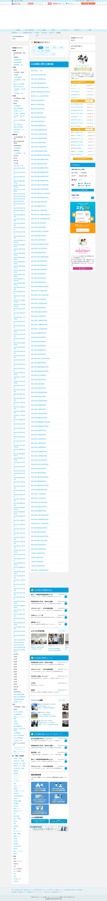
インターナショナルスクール (40, 54)
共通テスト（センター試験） (19, 717)
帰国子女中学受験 (18, 127)
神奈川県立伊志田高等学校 (39, 134)
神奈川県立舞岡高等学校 (38, 511)
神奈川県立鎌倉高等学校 (38, 206)
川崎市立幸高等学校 (37, 561)
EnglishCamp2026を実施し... (77, 107)
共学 (81, 183)
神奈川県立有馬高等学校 (38, 549)
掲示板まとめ (17, 878)
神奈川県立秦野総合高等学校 (39, 371)
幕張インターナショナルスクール (19, 752)
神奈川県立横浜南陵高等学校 (39, 180)
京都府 (15, 676)
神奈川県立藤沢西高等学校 (39, 489)
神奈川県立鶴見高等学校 (38, 473)
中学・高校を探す (25, 889)
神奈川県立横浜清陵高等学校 (39, 176)
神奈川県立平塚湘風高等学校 (39, 519)
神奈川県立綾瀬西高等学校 (39, 130)
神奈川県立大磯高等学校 (38, 434)
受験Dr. (15, 853)
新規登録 (85, 3)
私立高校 (16, 654)
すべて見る (62, 631)
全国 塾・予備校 (18, 758)
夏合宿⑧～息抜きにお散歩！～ (78, 113)
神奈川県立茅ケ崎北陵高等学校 (40, 218)
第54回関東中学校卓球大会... (77, 110)
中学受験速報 (68, 889)
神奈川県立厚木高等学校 (38, 75)
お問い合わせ (48, 892)
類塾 (15, 828)
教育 (15, 858)
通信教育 (16, 773)
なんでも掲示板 (18, 868)
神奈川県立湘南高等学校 (38, 83)
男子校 (89, 183)
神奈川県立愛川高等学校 (38, 117)
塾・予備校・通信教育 (44, 51)
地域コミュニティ (18, 861)
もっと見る (88, 101)
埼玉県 (15, 659)
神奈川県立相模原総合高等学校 (40, 422)
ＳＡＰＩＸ (16, 776)
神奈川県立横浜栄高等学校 (39, 164)
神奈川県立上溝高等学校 (38, 316)
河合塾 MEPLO (17, 846)
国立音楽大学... (91, 154)
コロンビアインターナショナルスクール (19, 748)
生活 (15, 866)
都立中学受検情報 (18, 108)
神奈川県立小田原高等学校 (39, 303)
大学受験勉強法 (18, 714)
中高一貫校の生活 (18, 124)
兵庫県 (15, 684)
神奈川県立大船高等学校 (38, 443)
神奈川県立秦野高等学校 (38, 362)
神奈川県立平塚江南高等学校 (39, 515)
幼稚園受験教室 (18, 62)
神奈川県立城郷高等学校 (38, 333)
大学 (34, 51)
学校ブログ (52, 889)
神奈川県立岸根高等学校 (38, 227)
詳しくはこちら (82, 230)
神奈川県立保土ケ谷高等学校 (39, 523)
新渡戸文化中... (91, 148)
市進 (15, 783)
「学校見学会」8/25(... (79, 132)
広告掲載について (22, 892)
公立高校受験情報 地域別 (19, 137)
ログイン (93, 3)
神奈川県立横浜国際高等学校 (39, 168)
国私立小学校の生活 (19, 86)
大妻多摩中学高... (90, 126)
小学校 (54, 47)
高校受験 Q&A (18, 702)
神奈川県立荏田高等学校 (38, 142)
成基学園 (16, 826)
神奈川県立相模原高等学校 (39, 417)
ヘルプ (60, 892)
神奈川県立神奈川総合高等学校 (40, 358)
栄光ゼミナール (18, 786)
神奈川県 (16, 160)
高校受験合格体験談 (19, 699)
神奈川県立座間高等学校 (38, 282)
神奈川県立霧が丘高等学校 (39, 540)
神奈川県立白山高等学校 (38, 498)
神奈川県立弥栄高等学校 (38, 544)
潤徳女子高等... (91, 145)
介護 (15, 876)
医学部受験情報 (18, 726)
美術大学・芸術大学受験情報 (19, 729)
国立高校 (16, 155)
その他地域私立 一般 (19, 153)
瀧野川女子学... (91, 132)
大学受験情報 (17, 733)
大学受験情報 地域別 (19, 707)
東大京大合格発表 (18, 712)
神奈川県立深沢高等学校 (38, 354)
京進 (15, 823)
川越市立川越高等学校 (37, 553)
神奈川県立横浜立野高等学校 (39, 189)
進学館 (15, 848)
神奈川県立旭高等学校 (37, 121)
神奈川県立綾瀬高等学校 (38, 125)
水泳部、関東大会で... (76, 91)
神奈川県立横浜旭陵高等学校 (39, 159)
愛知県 (15, 671)
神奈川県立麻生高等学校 (38, 532)
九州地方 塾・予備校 (19, 768)
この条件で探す (84, 190)
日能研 (15, 798)
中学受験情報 (17, 106)
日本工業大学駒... (90, 123)
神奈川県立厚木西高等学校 (39, 261)
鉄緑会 (15, 821)
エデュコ (16, 778)
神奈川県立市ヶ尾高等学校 (39, 290)
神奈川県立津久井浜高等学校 (39, 464)
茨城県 (15, 661)
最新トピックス (59, 889)
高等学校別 (16, 150)
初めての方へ (71, 3)
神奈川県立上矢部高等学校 (39, 329)
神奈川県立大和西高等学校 (39, 451)
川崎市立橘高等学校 (37, 557)
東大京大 (75, 889)
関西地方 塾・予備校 (19, 766)
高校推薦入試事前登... (79, 141)
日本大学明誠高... (90, 88)
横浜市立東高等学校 (37, 113)
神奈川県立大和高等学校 (38, 447)
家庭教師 (16, 771)
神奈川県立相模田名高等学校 (39, 426)
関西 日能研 (17, 833)
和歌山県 (16, 686)
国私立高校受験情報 (19, 694)
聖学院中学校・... (90, 107)
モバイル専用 (17, 871)
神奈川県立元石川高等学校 (39, 248)
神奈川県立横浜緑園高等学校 (39, 197)
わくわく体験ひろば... (79, 135)
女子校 (82, 185)
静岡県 (15, 669)
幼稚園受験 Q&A (18, 64)
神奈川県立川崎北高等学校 (39, 413)
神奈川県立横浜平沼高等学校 (39, 185)
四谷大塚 (16, 806)
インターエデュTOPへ (18, 1)
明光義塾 (16, 803)
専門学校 (16, 881)
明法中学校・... (91, 151)
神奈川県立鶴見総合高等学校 (39, 477)
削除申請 (55, 892)
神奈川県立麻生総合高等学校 (39, 536)
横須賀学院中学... (90, 85)
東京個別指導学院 (18, 796)
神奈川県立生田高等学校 (38, 396)
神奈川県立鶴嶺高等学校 (38, 481)
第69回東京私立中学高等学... (77, 123)
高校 (41, 47)
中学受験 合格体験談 (19, 113)
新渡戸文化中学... (90, 110)
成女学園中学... (91, 138)
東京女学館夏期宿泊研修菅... (77, 104)
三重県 (15, 674)
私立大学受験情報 (18, 738)
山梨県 (15, 664)
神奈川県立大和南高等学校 (39, 456)
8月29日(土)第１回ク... (79, 145)
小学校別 (16, 74)
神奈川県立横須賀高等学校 (39, 151)
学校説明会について (19, 129)
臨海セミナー (17, 808)
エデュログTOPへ (82, 158)
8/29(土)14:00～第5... (79, 138)
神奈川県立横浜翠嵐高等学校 (39, 87)
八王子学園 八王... (90, 91)
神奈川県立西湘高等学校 (38, 405)
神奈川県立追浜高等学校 (38, 468)
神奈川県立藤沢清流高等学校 (39, 485)
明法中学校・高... (90, 116)
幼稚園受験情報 (18, 59)
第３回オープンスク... (76, 88)
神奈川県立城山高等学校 (38, 337)
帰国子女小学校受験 (19, 84)
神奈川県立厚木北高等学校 (39, 269)
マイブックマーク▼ (79, 1)
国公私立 (74, 179)
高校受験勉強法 (18, 145)
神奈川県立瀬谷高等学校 (38, 388)
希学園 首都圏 (17, 801)
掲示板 (17, 889)
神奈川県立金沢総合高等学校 (39, 244)
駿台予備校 (16, 816)
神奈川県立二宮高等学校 (38, 494)
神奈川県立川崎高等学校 (38, 409)
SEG (15, 813)
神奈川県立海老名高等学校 (39, 202)
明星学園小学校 (91, 135)
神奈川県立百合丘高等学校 (39, 502)
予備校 (15, 721)
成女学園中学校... (90, 113)
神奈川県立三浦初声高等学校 (39, 570)
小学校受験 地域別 (19, 72)
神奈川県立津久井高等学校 (39, 460)
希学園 (15, 838)
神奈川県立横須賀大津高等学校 (40, 155)
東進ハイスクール (18, 851)
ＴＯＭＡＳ (16, 781)
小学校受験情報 (18, 77)
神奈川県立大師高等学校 (38, 439)
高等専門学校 (17, 691)
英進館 (15, 788)
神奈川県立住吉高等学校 (38, 299)
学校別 (15, 709)
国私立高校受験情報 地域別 (19, 142)
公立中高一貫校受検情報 (19, 121)
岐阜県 (15, 666)
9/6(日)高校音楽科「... (79, 154)
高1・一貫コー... (74, 85)
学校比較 (16, 132)
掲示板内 (31, 3)
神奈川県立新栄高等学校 (38, 345)
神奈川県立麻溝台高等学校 (39, 528)
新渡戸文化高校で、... (79, 148)
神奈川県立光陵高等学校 (38, 252)
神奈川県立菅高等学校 (37, 384)
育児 (15, 873)
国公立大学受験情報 (19, 735)
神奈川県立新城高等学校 (38, 350)
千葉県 (15, 656)
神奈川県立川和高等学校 (38, 79)
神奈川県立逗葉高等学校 (38, 379)
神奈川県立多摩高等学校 (38, 430)
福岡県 (15, 689)
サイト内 (25, 3)
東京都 (15, 158)
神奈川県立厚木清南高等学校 (39, 257)
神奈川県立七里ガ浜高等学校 (39, 295)
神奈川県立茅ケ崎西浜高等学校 (40, 214)
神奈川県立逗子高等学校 (38, 375)
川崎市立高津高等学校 (37, 566)
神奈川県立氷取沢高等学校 (39, 506)
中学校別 (16, 101)
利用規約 (30, 892)
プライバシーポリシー (38, 892)
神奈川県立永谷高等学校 (38, 147)
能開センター (17, 836)
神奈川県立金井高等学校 (38, 240)
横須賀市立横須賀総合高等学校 (40, 92)
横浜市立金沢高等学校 (37, 100)
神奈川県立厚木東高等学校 (39, 265)
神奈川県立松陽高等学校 (38, 307)
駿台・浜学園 (17, 818)
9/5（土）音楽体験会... (79, 151)
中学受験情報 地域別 (19, 98)
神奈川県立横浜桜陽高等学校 (39, 172)
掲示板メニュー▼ (90, 1)
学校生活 (16, 863)
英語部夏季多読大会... (76, 94)
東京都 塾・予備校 (19, 761)
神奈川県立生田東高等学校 (39, 401)
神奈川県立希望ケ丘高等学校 (39, 231)
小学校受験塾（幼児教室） (19, 80)
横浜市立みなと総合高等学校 (39, 96)
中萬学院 (16, 793)
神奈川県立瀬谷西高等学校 (39, 392)
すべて (34, 47)
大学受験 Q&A (18, 740)
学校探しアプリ (61, 3)
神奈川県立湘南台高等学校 (39, 312)
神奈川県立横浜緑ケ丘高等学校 (40, 193)
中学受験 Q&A (18, 111)
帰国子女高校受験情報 (19, 697)
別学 (89, 185)
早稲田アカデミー (18, 811)
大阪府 (15, 679)
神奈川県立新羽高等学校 (38, 341)
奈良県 (15, 681)
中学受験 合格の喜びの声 (19, 116)
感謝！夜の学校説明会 (76, 126)
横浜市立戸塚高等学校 (37, 104)
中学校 (61, 47)
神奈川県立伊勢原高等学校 (39, 138)
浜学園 (15, 841)
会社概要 (14, 892)
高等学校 (14, 134)
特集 (40, 889)
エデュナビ (45, 889)
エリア (74, 176)
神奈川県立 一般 (36, 70)
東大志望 (16, 723)
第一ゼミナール (18, 831)
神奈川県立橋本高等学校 (38, 235)
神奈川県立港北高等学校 (38, 274)
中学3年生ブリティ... (75, 97)
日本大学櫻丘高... (90, 94)
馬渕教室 (16, 843)
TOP (13, 889)
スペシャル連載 (33, 889)
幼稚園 (47, 47)
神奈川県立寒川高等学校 (38, 223)
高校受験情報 (17, 148)
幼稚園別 (16, 57)
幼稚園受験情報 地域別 (19, 53)
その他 (53, 54)
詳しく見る (82, 268)
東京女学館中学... (90, 104)
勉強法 (15, 69)
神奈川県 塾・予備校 (19, 763)
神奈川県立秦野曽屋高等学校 (39, 367)
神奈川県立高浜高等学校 (38, 278)
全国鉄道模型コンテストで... (77, 116)
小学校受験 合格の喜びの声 (19, 90)
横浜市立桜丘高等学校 (37, 108)
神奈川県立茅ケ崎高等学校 (39, 210)
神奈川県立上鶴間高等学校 (39, 324)
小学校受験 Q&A (18, 93)
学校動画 (80, 889)
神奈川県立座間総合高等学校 (39, 286)
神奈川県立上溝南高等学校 (39, 320)
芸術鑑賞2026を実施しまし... (77, 119)
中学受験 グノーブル (19, 791)
